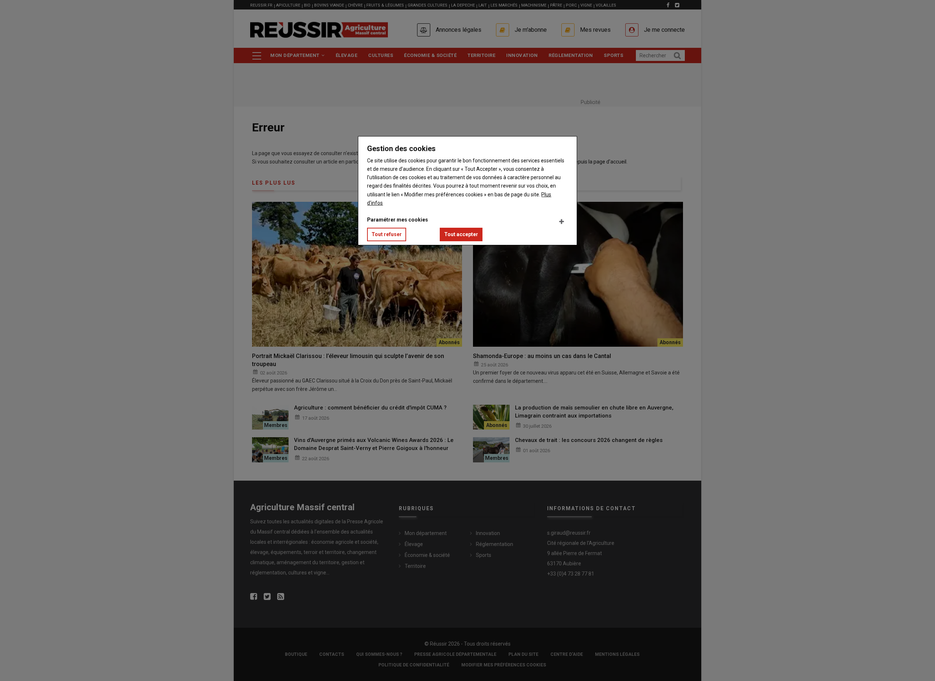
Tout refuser (386, 234)
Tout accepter (461, 234)
